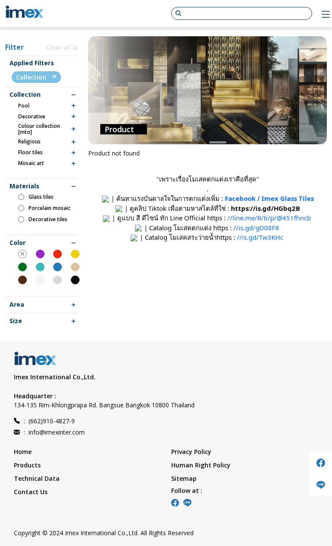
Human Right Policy (200, 465)
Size (16, 321)
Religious (29, 142)
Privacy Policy (191, 452)
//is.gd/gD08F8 (256, 227)
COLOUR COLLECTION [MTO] (39, 129)
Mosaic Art (31, 163)
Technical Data (37, 478)
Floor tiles (30, 152)
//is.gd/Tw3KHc (260, 237)
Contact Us (31, 492)
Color (18, 243)
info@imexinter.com (54, 432)
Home (23, 452)
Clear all (59, 47)
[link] (265, 208)
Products (27, 465)
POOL (23, 106)
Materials (24, 186)
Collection (32, 77)
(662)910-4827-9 (49, 421)
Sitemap (184, 478)
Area (17, 305)
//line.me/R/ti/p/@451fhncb (269, 217)
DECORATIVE (31, 117)
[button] (197, 142)
